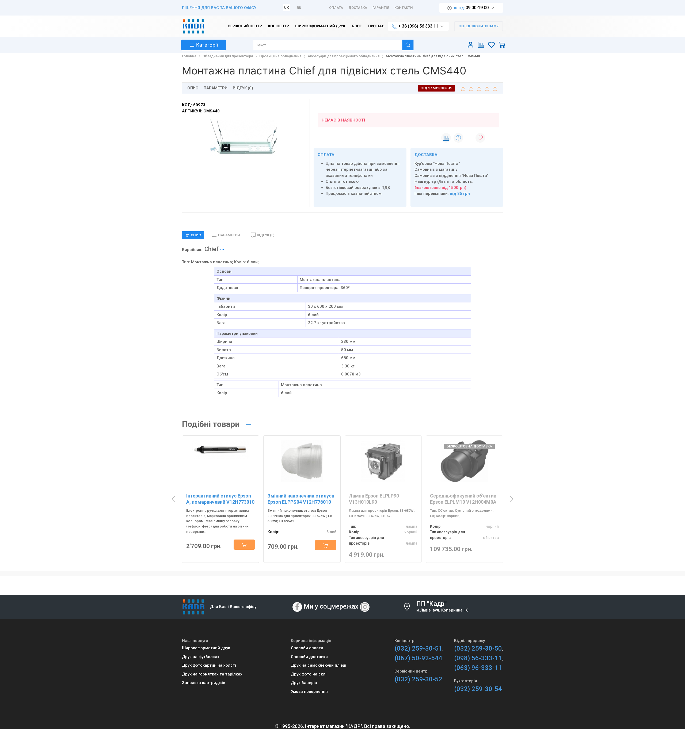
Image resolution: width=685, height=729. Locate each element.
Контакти (403, 8)
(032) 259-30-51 (418, 648)
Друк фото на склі (308, 674)
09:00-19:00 (471, 7)
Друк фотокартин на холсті (209, 665)
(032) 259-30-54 (478, 689)
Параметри (215, 88)
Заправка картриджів (203, 682)
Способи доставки (309, 656)
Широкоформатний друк (206, 648)
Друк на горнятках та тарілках (212, 674)
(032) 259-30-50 (478, 648)
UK (286, 8)
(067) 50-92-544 (418, 658)
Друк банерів (304, 682)
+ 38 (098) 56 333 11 (418, 26)
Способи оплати (307, 648)
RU (299, 8)
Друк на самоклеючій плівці (318, 665)
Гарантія (380, 8)
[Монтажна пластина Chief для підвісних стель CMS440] (243, 137)
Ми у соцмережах (331, 606)
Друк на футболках (200, 656)
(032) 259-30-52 (418, 679)
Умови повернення (309, 691)
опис (192, 88)
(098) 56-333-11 (478, 658)
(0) (265, 235)
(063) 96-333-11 (478, 667)
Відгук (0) (243, 88)
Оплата (336, 8)
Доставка (357, 8)
